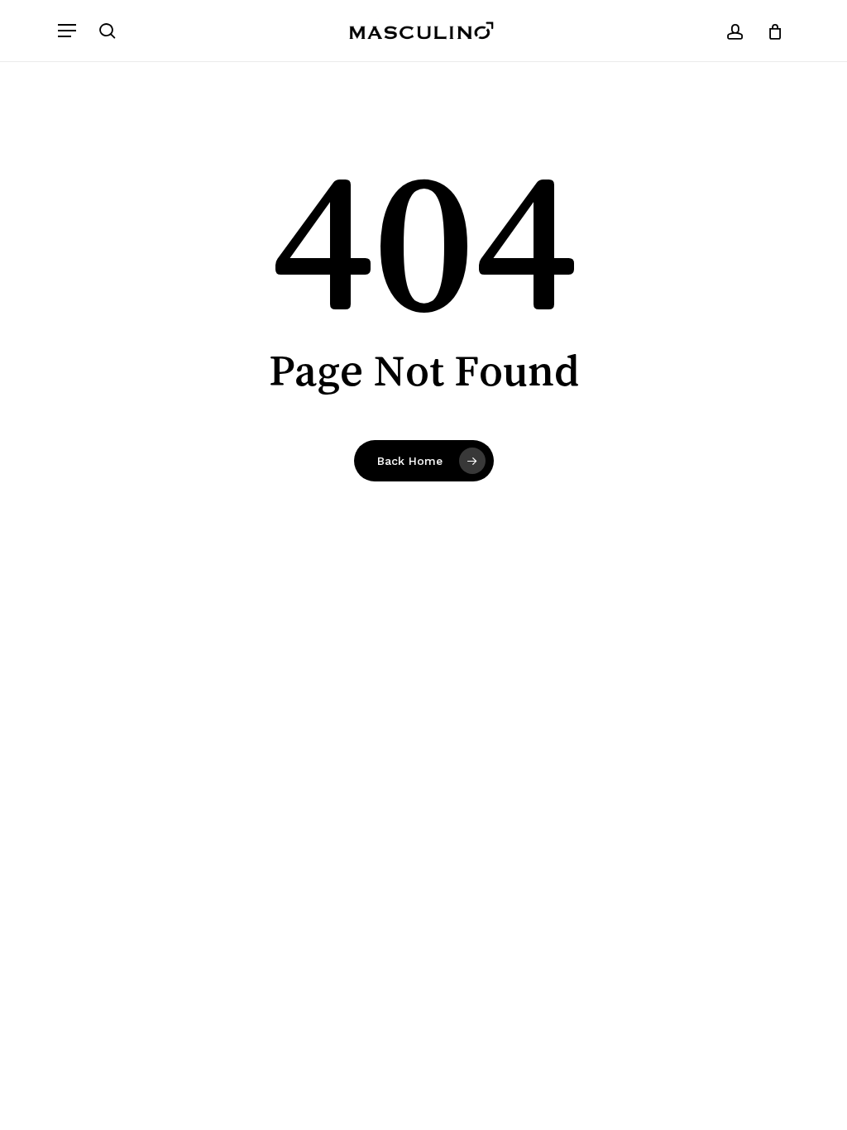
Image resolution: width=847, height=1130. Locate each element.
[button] (67, 30)
